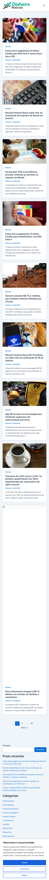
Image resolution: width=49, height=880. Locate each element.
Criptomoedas (8, 801)
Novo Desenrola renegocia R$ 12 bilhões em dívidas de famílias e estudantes (22, 694)
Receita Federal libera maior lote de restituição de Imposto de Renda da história (24, 115)
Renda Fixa (7, 832)
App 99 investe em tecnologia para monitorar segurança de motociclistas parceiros (23, 417)
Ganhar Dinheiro (9, 816)
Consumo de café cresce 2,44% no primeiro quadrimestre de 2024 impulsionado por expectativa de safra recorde (23, 480)
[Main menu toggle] (44, 5)
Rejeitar (24, 875)
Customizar (24, 869)
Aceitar (24, 862)
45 (31, 723)
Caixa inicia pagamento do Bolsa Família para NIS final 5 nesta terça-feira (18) (24, 53)
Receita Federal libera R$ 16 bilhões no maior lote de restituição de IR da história (24, 358)
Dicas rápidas (8, 805)
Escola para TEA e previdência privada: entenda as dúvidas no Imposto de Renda (21, 174)
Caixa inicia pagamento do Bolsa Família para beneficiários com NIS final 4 (23, 237)
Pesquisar (6, 745)
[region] (24, 859)
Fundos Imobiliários (10, 813)
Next (24, 727)
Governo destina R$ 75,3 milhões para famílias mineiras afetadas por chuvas (23, 298)
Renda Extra (7, 828)
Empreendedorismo (11, 809)
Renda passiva (8, 836)
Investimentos (8, 820)
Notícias (8, 46)
